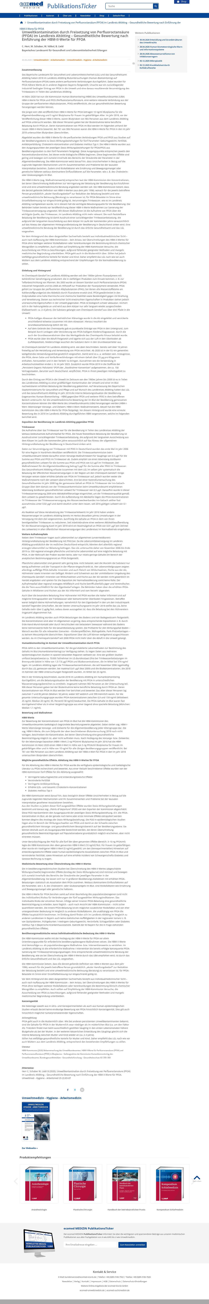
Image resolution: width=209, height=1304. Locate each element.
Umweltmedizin (41, 60)
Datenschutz (115, 1281)
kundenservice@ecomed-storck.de (80, 1277)
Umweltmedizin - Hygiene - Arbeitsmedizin (87, 60)
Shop (182, 1)
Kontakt (85, 1281)
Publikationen (30, 16)
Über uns (67, 16)
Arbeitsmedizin (58, 60)
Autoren (50, 16)
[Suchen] (155, 6)
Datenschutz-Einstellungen (135, 1281)
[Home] (21, 22)
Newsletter (85, 16)
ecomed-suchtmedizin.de (117, 1290)
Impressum (96, 1281)
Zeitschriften (119, 16)
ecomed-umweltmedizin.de (92, 1290)
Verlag (77, 1281)
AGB (105, 1281)
